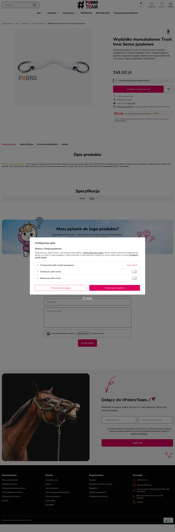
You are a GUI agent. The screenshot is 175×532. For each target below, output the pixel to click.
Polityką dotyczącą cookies (93, 253)
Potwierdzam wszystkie (114, 288)
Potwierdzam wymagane (61, 288)
